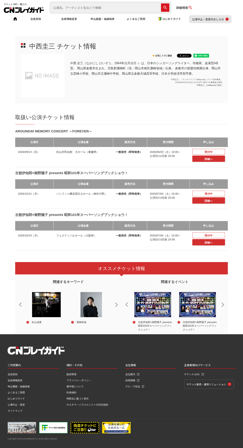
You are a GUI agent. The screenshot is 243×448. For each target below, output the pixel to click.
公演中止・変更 (16, 404)
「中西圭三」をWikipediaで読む (208, 85)
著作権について (75, 386)
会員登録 (35, 19)
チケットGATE (192, 374)
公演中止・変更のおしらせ (208, 19)
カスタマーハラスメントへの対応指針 (87, 404)
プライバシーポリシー (78, 380)
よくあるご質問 (136, 19)
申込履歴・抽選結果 (102, 19)
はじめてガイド (171, 19)
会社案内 (130, 374)
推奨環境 (71, 374)
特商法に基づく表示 (77, 398)
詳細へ (209, 158)
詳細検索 (182, 7)
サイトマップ (15, 410)
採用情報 (130, 380)
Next (119, 307)
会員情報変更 (69, 19)
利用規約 (71, 392)
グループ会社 (132, 386)
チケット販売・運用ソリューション (206, 384)
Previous (17, 302)
